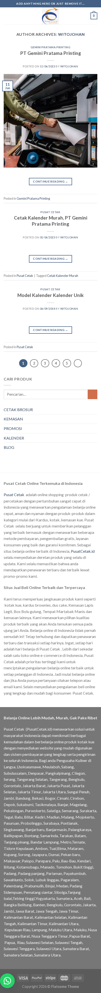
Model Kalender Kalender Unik (50, 295)
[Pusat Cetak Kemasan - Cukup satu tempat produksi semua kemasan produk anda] (50, 16)
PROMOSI (13, 428)
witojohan (71, 34)
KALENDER (14, 438)
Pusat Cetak (50, 212)
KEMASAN (13, 419)
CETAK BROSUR (18, 409)
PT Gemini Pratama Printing (50, 53)
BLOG (9, 447)
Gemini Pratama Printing (51, 47)
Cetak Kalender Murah (62, 276)
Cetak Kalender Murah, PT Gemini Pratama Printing (50, 221)
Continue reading (50, 181)
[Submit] (92, 394)
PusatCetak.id (83, 551)
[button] (7, 980)
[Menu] (7, 16)
